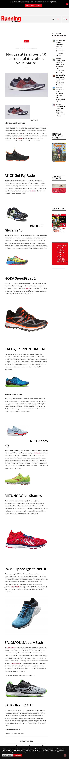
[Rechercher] (53, 19)
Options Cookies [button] (7, 755)
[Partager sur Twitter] (16, 746)
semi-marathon (16, 587)
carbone (37, 453)
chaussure (11, 648)
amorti (27, 288)
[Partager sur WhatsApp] (23, 746)
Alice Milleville (33, 48)
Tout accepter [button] (17, 755)
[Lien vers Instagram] (66, 19)
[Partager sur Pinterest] (29, 746)
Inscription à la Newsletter (33, 5)
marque (19, 138)
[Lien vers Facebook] (64, 19)
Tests (26, 41)
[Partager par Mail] (43, 746)
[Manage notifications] (65, 755)
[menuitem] (53, 19)
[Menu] (57, 19)
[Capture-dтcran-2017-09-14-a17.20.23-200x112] (26, 85)
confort (32, 191)
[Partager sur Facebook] (9, 746)
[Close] (67, 4)
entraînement (15, 663)
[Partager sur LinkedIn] (36, 746)
